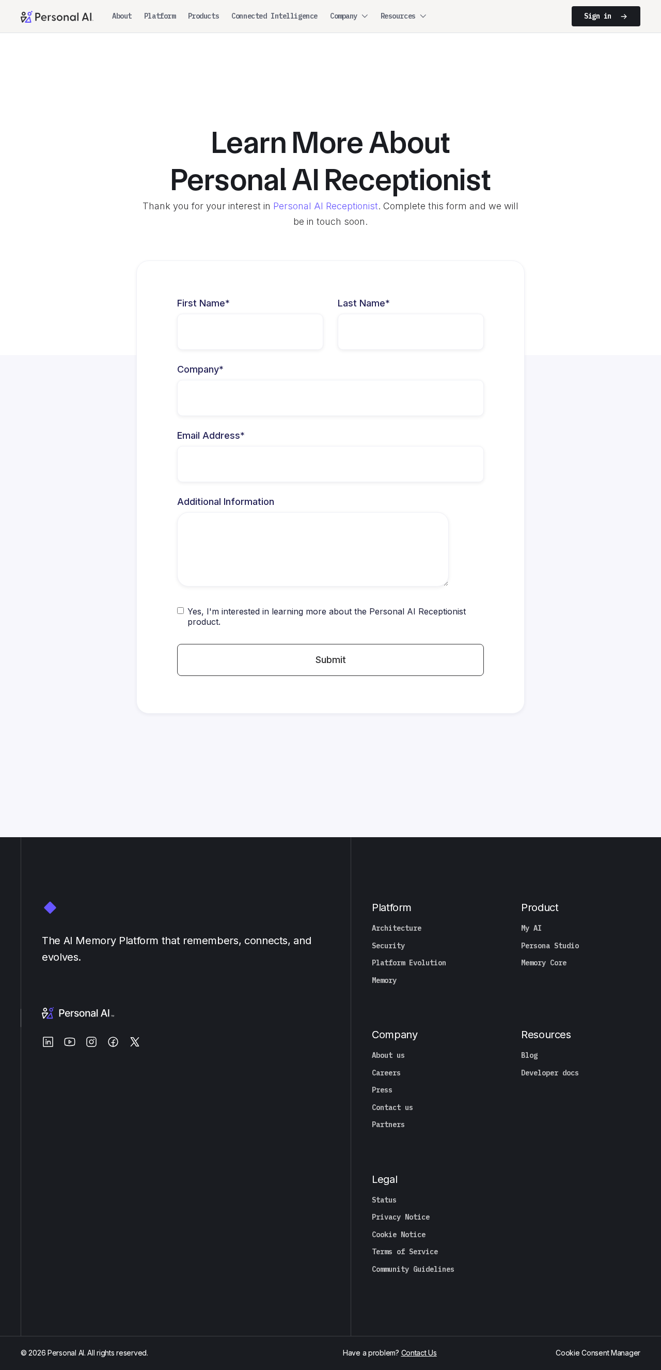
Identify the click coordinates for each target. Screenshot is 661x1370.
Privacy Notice (401, 1217)
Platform (160, 16)
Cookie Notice (399, 1234)
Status (384, 1200)
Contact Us (419, 1352)
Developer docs (550, 1073)
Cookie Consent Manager (598, 1352)
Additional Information (225, 502)
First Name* (203, 303)
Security (388, 946)
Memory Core (543, 963)
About (122, 16)
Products (203, 16)
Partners (388, 1124)
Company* (200, 369)
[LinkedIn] (48, 1042)
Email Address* (211, 435)
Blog (529, 1055)
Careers (386, 1073)
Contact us (392, 1107)
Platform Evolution (409, 963)
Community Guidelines (413, 1269)
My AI (531, 928)
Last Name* (364, 303)
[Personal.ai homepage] (57, 16)
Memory (384, 980)
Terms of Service (405, 1252)
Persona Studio (550, 946)
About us (388, 1055)
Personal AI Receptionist (325, 206)
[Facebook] (113, 1042)
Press (382, 1090)
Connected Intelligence (274, 16)
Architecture (396, 928)
